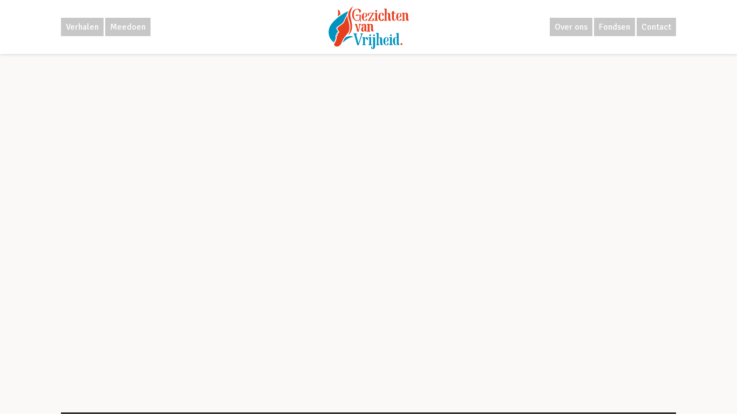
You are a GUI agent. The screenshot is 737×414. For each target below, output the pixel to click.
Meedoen (128, 27)
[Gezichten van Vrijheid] (369, 27)
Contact (656, 27)
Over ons (571, 27)
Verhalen (82, 27)
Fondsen (614, 27)
